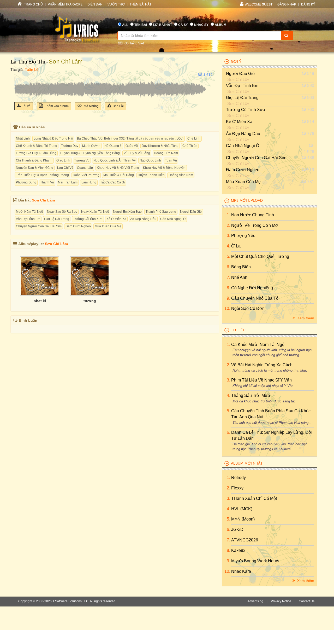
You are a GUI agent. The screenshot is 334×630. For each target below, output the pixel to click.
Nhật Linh (23, 138)
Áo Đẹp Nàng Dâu (143, 219)
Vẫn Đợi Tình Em (28, 219)
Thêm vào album (56, 106)
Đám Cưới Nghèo (78, 226)
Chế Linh (193, 138)
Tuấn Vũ (171, 160)
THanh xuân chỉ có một (254, 498)
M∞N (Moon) (243, 519)
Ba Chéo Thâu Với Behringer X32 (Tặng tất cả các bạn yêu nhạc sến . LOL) (130, 138)
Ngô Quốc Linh (150, 160)
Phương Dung (26, 182)
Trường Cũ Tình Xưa (88, 219)
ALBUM (220, 25)
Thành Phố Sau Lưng (161, 211)
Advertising (255, 601)
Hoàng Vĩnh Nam (181, 175)
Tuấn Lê (31, 69)
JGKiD (237, 529)
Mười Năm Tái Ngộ (29, 211)
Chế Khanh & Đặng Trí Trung (36, 146)
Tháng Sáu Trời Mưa (250, 395)
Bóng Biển (241, 267)
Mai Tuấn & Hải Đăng (118, 175)
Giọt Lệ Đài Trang (56, 219)
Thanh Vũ (47, 182)
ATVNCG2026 (244, 540)
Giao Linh (63, 160)
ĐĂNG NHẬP (286, 4)
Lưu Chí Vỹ (65, 168)
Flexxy (237, 488)
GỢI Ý (236, 61)
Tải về (26, 106)
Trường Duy (69, 146)
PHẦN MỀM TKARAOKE (65, 4)
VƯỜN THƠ (116, 4)
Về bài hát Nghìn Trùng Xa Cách (262, 365)
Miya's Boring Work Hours (255, 561)
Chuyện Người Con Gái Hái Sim (39, 226)
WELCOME (258, 4)
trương (90, 301)
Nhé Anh (239, 277)
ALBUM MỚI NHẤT (247, 463)
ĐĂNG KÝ (308, 4)
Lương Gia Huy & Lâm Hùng (36, 153)
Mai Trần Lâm (67, 182)
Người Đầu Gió (191, 211)
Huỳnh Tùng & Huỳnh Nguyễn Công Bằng (90, 153)
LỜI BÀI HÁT (162, 25)
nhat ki (40, 301)
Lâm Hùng (88, 182)
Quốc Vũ (132, 146)
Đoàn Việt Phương (86, 175)
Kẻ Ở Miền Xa (116, 219)
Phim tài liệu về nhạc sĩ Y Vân (261, 380)
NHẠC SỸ (201, 25)
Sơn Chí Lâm (65, 61)
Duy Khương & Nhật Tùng (160, 146)
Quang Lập (85, 168)
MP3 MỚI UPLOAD (247, 200)
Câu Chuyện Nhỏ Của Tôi (255, 298)
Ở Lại (236, 246)
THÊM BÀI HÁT (140, 4)
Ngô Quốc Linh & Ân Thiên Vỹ (114, 160)
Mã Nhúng (91, 106)
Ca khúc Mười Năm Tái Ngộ (257, 344)
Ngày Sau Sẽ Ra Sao (62, 211)
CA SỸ (183, 25)
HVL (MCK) (241, 509)
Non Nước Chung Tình (252, 215)
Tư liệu (238, 330)
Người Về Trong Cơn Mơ (254, 225)
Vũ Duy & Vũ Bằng (137, 153)
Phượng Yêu (243, 235)
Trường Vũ (82, 160)
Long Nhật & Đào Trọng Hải (53, 138)
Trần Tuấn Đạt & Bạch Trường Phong (42, 175)
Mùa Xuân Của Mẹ (108, 226)
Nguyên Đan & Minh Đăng (34, 168)
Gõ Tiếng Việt (134, 43)
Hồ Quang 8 (113, 146)
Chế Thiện (189, 146)
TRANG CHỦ (33, 4)
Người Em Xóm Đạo (127, 211)
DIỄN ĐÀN (95, 4)
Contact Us (306, 601)
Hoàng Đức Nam (166, 153)
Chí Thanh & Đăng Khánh (34, 160)
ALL (125, 25)
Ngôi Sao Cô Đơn (248, 308)
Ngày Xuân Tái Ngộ (95, 211)
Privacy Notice (281, 601)
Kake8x (238, 550)
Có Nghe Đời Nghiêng (252, 288)
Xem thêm (305, 318)
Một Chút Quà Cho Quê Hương (260, 256)
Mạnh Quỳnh (91, 146)
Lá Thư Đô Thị (27, 61)
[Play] (19, 75)
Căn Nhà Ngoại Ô (173, 219)
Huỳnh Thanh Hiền (151, 175)
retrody (238, 477)
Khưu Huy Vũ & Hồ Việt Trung (118, 168)
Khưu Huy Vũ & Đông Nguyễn (164, 168)
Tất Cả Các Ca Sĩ (112, 182)
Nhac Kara (241, 571)
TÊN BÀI (140, 25)
